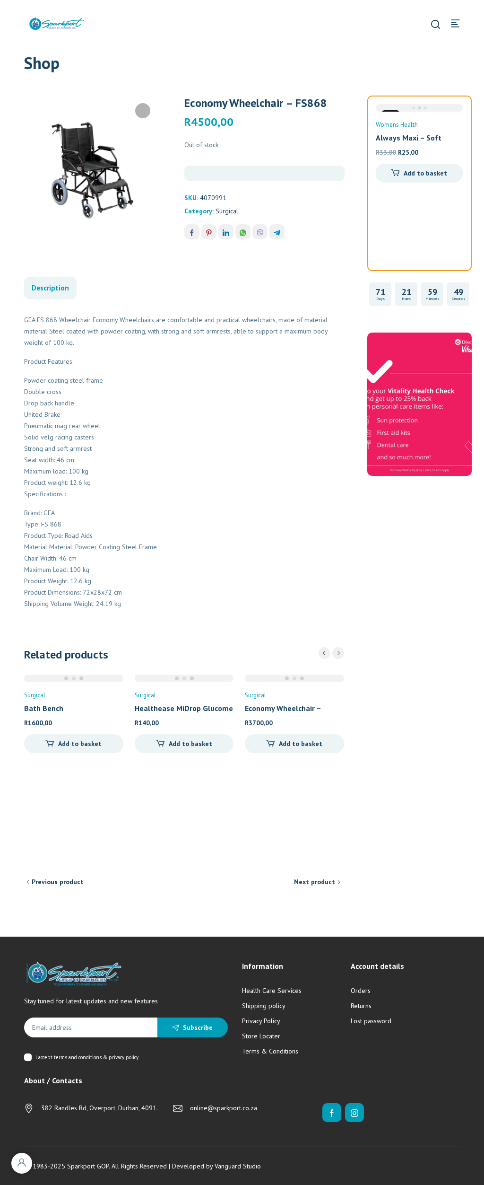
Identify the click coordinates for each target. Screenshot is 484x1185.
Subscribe (198, 1027)
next (338, 653)
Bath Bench (43, 708)
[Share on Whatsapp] (243, 231)
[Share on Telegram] (277, 231)
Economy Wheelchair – (283, 708)
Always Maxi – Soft (408, 137)
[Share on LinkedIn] (225, 231)
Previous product (58, 882)
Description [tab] (50, 287)
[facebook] (331, 1112)
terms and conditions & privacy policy (96, 1057)
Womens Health (397, 125)
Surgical (227, 211)
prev (324, 653)
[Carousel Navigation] (331, 653)
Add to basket (80, 743)
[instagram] (354, 1112)
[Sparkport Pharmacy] (56, 23)
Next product (314, 882)
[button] (142, 110)
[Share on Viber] (260, 231)
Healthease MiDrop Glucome (184, 708)
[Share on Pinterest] (208, 231)
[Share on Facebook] (191, 231)
